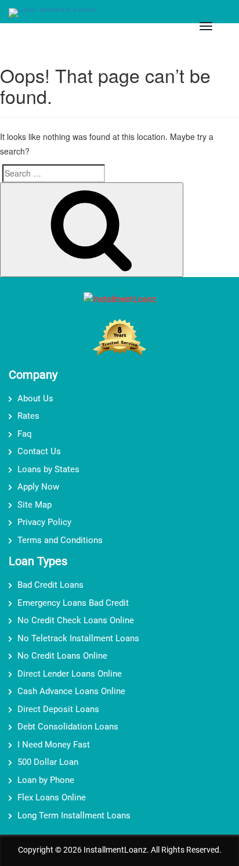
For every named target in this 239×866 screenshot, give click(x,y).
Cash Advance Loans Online (71, 691)
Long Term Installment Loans (74, 815)
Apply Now (38, 486)
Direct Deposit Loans (58, 709)
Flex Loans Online (51, 797)
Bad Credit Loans (50, 585)
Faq (24, 434)
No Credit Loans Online (62, 656)
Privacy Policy (44, 522)
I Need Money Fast (53, 744)
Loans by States (48, 469)
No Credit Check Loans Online (75, 620)
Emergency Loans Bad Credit (73, 603)
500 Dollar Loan (47, 762)
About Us (35, 398)
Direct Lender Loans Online (69, 674)
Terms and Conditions (60, 540)
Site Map (34, 505)
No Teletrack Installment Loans (78, 638)
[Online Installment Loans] (52, 14)
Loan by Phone (45, 780)
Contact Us (39, 451)
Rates (28, 416)
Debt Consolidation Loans (67, 726)
